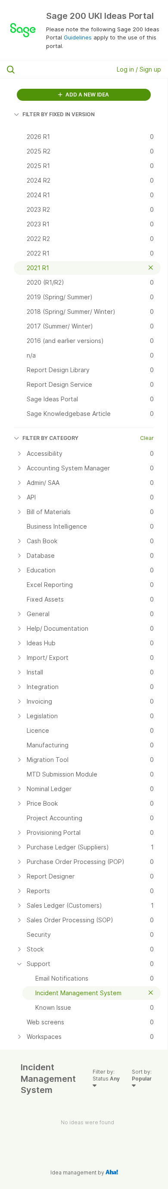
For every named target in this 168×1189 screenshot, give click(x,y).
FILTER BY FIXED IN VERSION (58, 114)
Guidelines (78, 37)
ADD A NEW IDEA (86, 94)
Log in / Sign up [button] (139, 69)
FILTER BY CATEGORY (50, 438)
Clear (147, 438)
